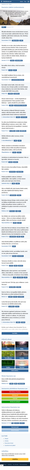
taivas (15, 265)
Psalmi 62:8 (5, 162)
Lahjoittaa (5, 451)
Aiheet (21, 1)
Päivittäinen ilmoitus (15, 392)
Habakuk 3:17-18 (6, 423)
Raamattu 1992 (10, 27)
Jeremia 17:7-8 (5, 60)
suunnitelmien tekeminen (18, 79)
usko (15, 140)
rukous (18, 117)
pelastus (15, 162)
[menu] (28, 2)
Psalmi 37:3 (5, 306)
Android (15, 398)
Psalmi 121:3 (5, 171)
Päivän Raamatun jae (9, 376)
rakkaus (11, 105)
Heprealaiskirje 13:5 (7, 277)
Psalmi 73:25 (5, 265)
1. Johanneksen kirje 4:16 (8, 322)
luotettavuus (12, 171)
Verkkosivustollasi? (15, 401)
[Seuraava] (15, 329)
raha (15, 277)
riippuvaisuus (15, 40)
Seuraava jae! (15, 427)
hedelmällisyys (19, 60)
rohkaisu (10, 93)
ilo (12, 423)
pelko (15, 70)
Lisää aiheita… (15, 370)
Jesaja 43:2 (4, 93)
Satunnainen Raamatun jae (11, 407)
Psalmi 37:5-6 (5, 236)
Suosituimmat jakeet (10, 445)
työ (19, 211)
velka (25, 277)
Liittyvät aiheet (7, 339)
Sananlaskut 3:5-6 (6, 40)
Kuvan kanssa (15, 430)
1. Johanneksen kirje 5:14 (8, 117)
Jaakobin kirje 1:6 (6, 183)
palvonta (20, 265)
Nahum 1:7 (5, 296)
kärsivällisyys (12, 287)
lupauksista (16, 93)
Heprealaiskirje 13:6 (7, 222)
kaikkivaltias (23, 130)
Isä (16, 211)
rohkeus (18, 287)
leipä (16, 383)
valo (22, 236)
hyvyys (15, 296)
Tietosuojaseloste (23, 464)
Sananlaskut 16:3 (6, 79)
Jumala (10, 70)
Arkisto (6, 441)
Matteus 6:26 (5, 211)
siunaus (12, 60)
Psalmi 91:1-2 (5, 131)
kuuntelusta (23, 117)
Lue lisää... (15, 333)
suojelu (19, 222)
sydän (21, 40)
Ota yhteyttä (15, 464)
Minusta (5, 464)
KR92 (3, 27)
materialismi (20, 277)
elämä (19, 140)
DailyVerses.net (5, 4)
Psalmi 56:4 (5, 70)
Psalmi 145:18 (5, 195)
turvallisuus (12, 130)
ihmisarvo (12, 211)
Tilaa (25, 1)
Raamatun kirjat (9, 443)
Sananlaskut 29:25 (6, 246)
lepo (18, 130)
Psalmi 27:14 (5, 287)
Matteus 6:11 (5, 383)
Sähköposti (15, 395)
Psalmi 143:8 (5, 105)
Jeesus (14, 152)
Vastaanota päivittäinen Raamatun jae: (15, 389)
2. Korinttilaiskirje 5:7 (7, 140)
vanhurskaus (12, 236)
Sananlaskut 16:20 (6, 256)
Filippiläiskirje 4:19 (7, 152)
